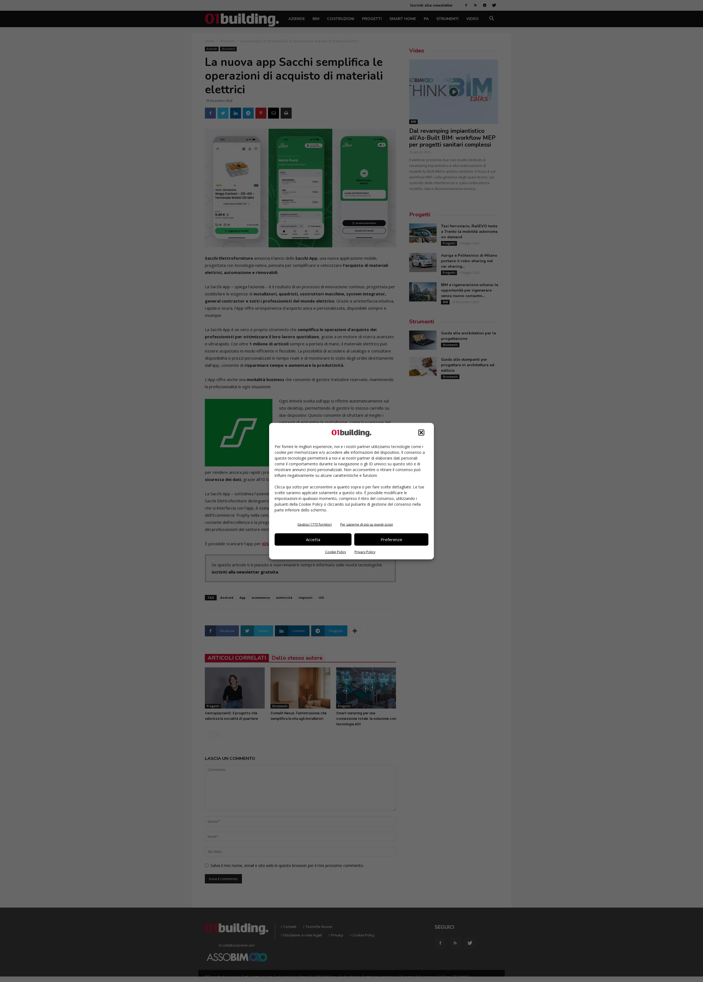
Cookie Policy (335, 551)
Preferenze (391, 539)
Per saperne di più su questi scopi (366, 524)
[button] (421, 432)
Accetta (313, 539)
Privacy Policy (365, 551)
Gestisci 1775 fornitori (314, 524)
